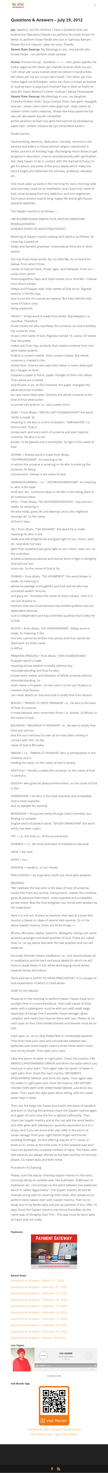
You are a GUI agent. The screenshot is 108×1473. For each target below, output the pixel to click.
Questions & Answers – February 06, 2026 (39, 1331)
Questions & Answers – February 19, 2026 (39, 1293)
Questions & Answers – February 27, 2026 (39, 1287)
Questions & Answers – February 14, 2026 (39, 1325)
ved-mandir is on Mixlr (54, 1376)
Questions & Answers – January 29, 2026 (38, 1338)
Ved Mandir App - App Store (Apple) (54, 1434)
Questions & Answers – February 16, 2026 (39, 1312)
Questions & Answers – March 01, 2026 (37, 1280)
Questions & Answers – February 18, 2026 (39, 1300)
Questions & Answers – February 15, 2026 (39, 1319)
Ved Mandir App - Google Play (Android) (54, 1429)
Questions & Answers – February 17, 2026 (39, 1306)
